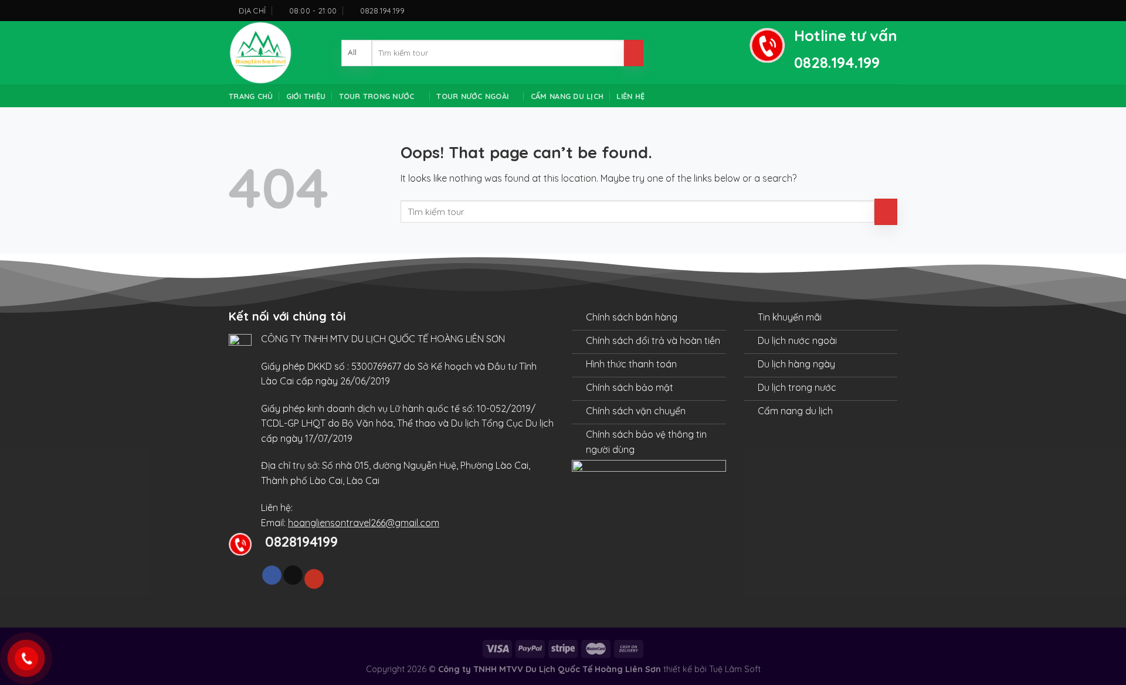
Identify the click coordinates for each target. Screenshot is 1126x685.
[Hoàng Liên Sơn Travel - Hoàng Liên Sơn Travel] (276, 52)
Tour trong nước (377, 96)
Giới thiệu (306, 96)
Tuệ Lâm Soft (735, 669)
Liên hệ (630, 96)
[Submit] (633, 53)
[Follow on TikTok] (293, 575)
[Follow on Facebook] (272, 575)
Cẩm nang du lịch (567, 96)
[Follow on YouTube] (314, 579)
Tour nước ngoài (472, 96)
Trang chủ (251, 96)
